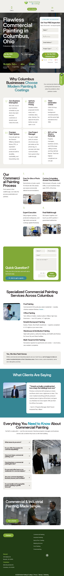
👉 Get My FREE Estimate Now (50, 55)
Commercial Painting (39, 534)
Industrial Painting (38, 537)
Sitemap (40, 574)
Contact (8, 535)
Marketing (46, 574)
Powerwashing (37, 549)
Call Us (11, 10)
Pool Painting (37, 546)
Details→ (41, 309)
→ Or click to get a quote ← (16, 278)
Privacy (35, 574)
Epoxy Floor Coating (39, 540)
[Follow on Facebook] (47, 555)
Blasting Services (38, 543)
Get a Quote (32, 9)
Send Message (52, 275)
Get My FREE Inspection (8, 55)
